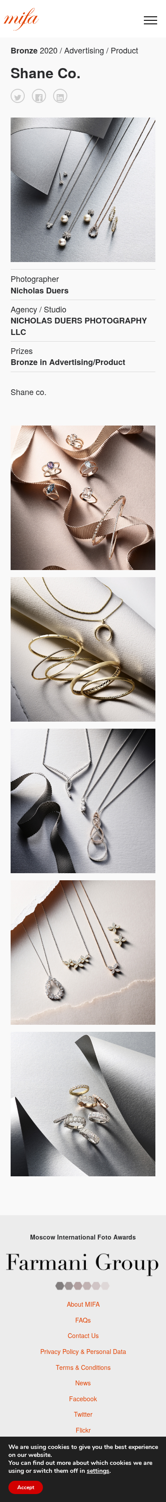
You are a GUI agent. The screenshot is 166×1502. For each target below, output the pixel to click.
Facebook (83, 1398)
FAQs (83, 1320)
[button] (18, 96)
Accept (25, 1487)
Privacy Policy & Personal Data (83, 1351)
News (83, 1382)
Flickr (83, 1430)
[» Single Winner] (21, 19)
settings (98, 1471)
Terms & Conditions (83, 1367)
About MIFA (83, 1304)
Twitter (83, 1414)
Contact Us (83, 1335)
